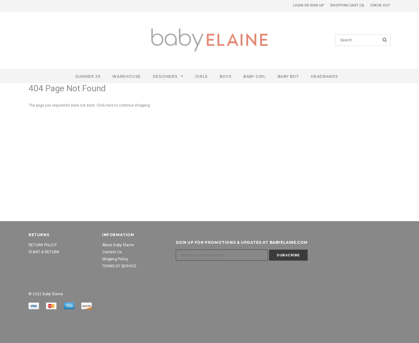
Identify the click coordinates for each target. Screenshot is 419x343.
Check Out (380, 5)
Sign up (317, 5)
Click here (105, 105)
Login (298, 5)
